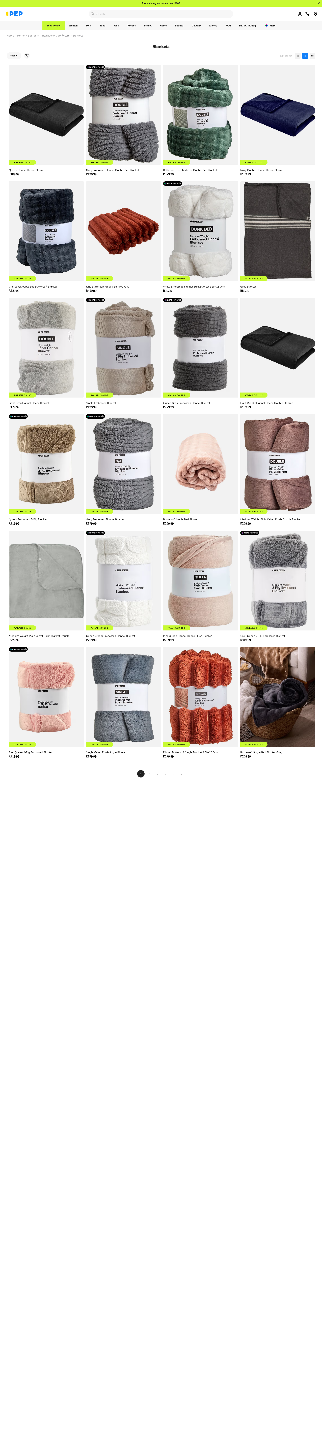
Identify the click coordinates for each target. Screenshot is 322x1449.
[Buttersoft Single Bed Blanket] (200, 464)
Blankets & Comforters (55, 35)
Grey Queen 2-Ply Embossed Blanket (262, 636)
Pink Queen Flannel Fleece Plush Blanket (187, 636)
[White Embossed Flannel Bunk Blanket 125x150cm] (200, 231)
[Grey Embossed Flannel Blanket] (123, 464)
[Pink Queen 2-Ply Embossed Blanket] (46, 697)
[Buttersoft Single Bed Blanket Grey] (277, 697)
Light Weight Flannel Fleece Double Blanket (266, 403)
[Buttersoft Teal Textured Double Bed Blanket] (200, 115)
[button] (307, 14)
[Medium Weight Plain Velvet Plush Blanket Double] (46, 580)
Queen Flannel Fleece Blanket (27, 170)
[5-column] (312, 56)
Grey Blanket (248, 286)
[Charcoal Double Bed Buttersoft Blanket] (46, 231)
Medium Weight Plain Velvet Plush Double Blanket (270, 519)
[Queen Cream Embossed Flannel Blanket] (123, 580)
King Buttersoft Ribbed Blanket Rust (107, 286)
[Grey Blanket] (277, 231)
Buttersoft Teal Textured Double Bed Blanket (190, 170)
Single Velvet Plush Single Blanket (106, 752)
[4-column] (305, 56)
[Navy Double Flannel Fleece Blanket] (277, 115)
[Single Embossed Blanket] (123, 348)
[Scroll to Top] (315, 1431)
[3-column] (298, 56)
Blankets (78, 35)
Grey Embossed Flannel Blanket (105, 519)
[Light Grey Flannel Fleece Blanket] (46, 348)
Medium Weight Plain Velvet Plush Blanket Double (39, 636)
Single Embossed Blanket (101, 403)
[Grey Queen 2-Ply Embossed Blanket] (277, 580)
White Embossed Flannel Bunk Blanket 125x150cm (194, 286)
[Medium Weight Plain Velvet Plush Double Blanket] (277, 464)
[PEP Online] (14, 14)
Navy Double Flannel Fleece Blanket (262, 170)
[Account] (300, 14)
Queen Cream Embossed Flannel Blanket (110, 636)
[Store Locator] (315, 14)
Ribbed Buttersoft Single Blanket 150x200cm (190, 752)
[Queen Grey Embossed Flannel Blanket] (200, 348)
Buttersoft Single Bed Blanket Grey (261, 752)
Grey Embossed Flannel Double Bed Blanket (112, 170)
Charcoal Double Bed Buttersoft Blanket (33, 286)
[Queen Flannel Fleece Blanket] (46, 115)
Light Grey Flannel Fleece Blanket (29, 403)
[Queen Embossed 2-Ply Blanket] (46, 464)
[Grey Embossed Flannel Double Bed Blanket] (123, 115)
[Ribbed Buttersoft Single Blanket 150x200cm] (200, 697)
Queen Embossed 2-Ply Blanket (28, 519)
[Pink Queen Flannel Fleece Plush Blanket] (200, 580)
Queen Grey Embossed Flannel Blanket (186, 403)
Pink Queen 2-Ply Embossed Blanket (31, 752)
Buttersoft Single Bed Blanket (181, 519)
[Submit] (92, 13)
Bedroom (33, 35)
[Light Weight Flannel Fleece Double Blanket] (277, 348)
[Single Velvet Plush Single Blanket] (123, 697)
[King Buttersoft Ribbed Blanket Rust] (123, 231)
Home (10, 35)
